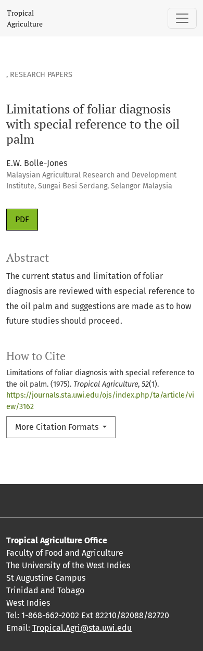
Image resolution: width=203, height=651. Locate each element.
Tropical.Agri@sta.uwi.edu (82, 628)
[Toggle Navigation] (182, 18)
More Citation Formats (57, 427)
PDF (22, 219)
